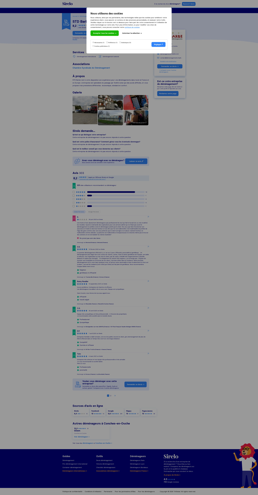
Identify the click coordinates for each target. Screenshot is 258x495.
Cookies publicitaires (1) (102, 46)
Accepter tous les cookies (103, 33)
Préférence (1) (112, 42)
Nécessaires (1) (99, 42)
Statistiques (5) (126, 42)
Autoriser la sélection (131, 33)
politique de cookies (132, 27)
